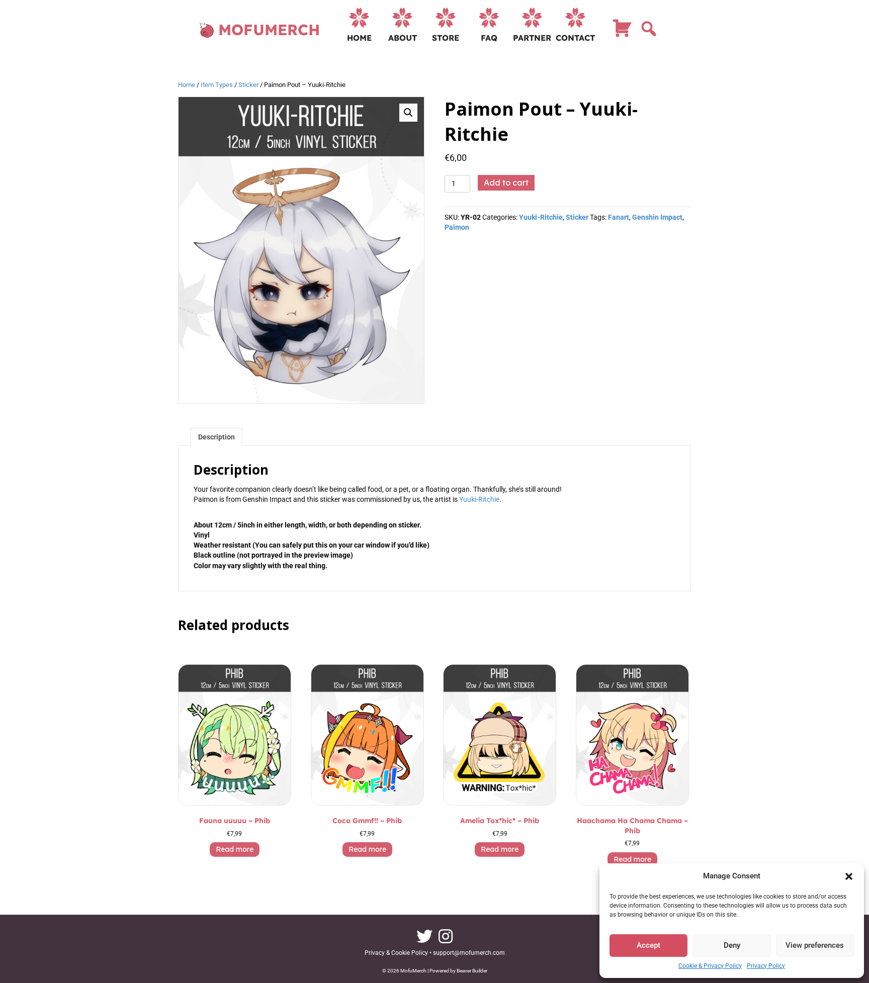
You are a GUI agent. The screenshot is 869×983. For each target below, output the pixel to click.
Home (359, 38)
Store (445, 38)
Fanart (618, 217)
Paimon (457, 227)
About (402, 38)
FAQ (489, 38)
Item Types (217, 84)
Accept (648, 945)
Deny (732, 945)
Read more (234, 849)
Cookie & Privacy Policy (710, 965)
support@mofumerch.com (469, 952)
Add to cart (506, 182)
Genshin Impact (657, 217)
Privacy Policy (766, 965)
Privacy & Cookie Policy (396, 952)
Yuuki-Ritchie (541, 217)
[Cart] (622, 33)
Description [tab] (216, 437)
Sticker (248, 84)
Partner (532, 38)
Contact (575, 38)
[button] (849, 876)
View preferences (815, 945)
